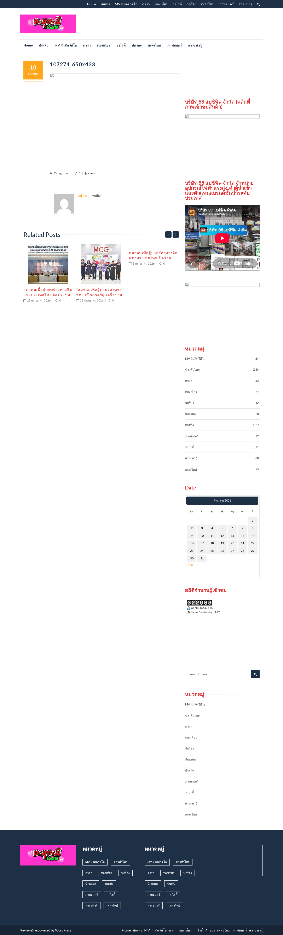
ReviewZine (28, 930)
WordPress (63, 930)
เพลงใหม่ (207, 4)
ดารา (146, 4)
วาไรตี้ (177, 4)
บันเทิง (105, 4)
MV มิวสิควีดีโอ (126, 4)
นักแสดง (190, 414)
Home (91, 4)
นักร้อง (191, 4)
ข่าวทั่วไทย (192, 369)
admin (91, 173)
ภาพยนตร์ (226, 4)
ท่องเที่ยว (161, 4)
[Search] (255, 674)
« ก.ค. (190, 565)
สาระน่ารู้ (245, 4)
